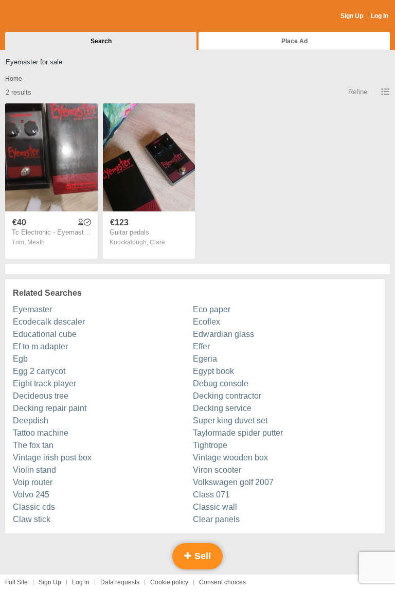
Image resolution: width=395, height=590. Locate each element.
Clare (157, 242)
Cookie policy (169, 582)
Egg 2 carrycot (39, 371)
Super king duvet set (230, 420)
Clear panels (216, 519)
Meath (36, 242)
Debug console (220, 383)
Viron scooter (217, 470)
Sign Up (351, 16)
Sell (201, 556)
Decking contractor (227, 395)
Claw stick (31, 519)
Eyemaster (32, 309)
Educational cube (45, 334)
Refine (357, 92)
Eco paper (211, 309)
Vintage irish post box (52, 457)
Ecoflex (206, 321)
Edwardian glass (223, 334)
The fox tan (33, 445)
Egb (20, 358)
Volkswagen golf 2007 (233, 482)
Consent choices (222, 582)
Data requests (119, 582)
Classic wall (215, 507)
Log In (379, 16)
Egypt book (213, 371)
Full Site (16, 582)
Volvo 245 (31, 494)
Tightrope (210, 445)
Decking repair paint (49, 408)
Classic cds (34, 507)
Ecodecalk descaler (49, 321)
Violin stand (34, 470)
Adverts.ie (45, 16)
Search (101, 41)
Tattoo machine (40, 432)
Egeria (205, 358)
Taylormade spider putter (238, 432)
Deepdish (30, 420)
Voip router (32, 482)
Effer (201, 346)
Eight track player (44, 383)
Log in (80, 582)
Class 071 (211, 494)
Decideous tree (40, 395)
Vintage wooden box (230, 457)
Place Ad (294, 41)
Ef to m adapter (40, 346)
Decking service (222, 408)
